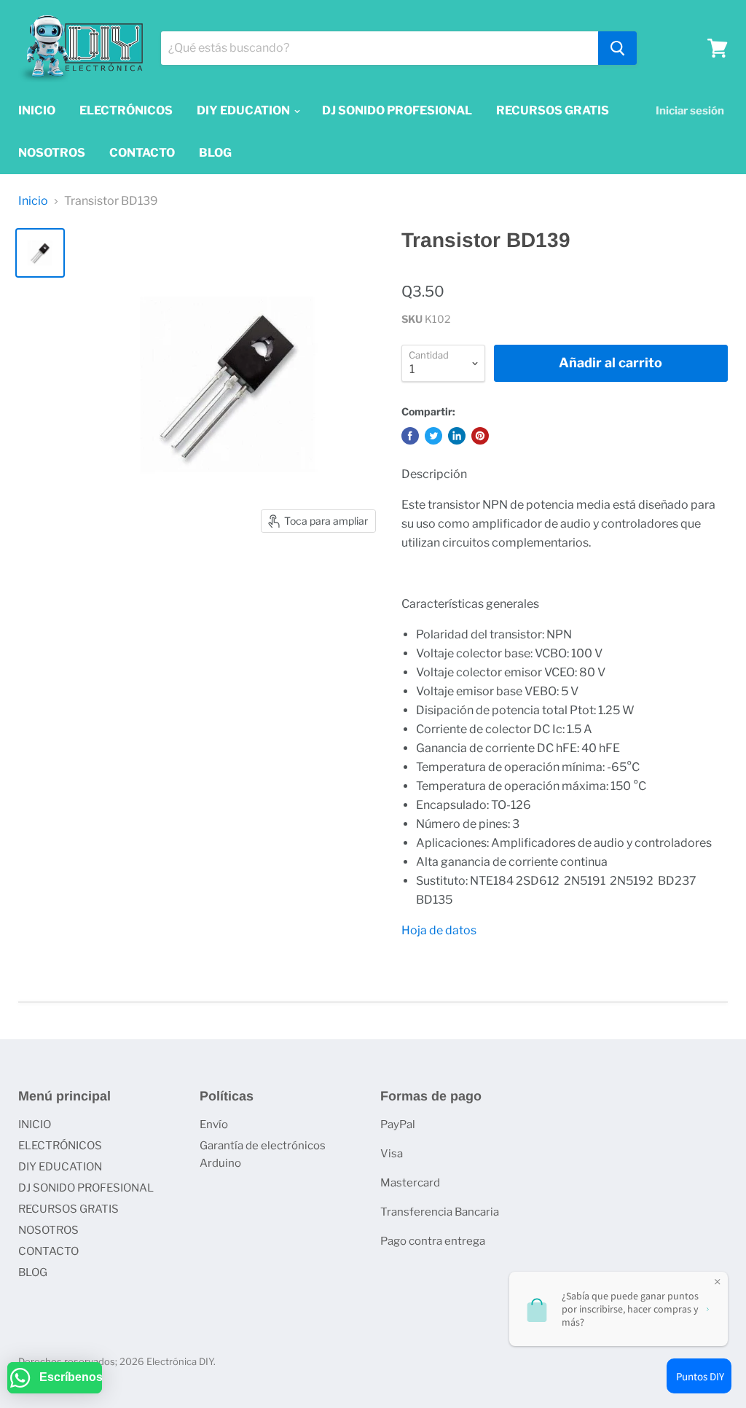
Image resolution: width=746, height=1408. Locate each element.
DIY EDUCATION (244, 110)
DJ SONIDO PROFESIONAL (397, 110)
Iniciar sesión (690, 110)
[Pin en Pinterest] (480, 436)
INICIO (36, 110)
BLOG (215, 153)
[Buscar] (617, 48)
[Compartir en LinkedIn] (457, 436)
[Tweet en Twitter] (433, 436)
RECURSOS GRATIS (552, 110)
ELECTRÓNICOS (126, 110)
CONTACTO (142, 153)
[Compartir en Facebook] (410, 436)
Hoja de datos (438, 930)
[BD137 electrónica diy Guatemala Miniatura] (40, 253)
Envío (214, 1124)
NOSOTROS (51, 153)
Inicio (33, 201)
